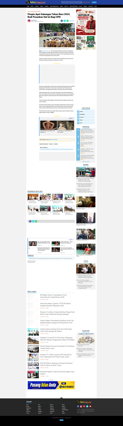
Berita (63, 404)
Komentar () (72, 20)
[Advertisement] (33, 42)
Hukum (61, 6)
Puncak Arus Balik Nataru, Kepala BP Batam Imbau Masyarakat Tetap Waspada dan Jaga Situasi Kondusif (57, 149)
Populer (94, 2)
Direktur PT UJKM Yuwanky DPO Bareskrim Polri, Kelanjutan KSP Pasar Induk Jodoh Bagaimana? (56, 357)
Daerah (41, 6)
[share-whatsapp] (67, 21)
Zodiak (63, 413)
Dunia (39, 408)
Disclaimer (92, 409)
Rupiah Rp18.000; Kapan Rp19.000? (83, 345)
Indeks (32, 6)
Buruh (39, 406)
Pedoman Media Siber (81, 411)
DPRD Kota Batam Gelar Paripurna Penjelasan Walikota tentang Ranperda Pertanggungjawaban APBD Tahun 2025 (86, 276)
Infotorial (52, 409)
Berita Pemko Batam (54, 6)
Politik (80, 6)
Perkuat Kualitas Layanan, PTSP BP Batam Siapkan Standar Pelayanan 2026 (55, 305)
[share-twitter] (64, 21)
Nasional (47, 6)
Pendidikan (82, 114)
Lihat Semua (51, 380)
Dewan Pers (28, 408)
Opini (63, 411)
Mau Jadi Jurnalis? (81, 412)
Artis (27, 404)
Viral (81, 122)
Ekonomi (85, 6)
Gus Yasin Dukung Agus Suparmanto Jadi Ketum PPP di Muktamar (85, 281)
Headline (37, 6)
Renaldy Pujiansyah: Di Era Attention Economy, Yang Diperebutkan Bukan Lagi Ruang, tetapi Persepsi (85, 190)
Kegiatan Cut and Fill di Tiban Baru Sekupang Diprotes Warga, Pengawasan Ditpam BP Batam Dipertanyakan (57, 340)
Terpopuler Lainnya (86, 161)
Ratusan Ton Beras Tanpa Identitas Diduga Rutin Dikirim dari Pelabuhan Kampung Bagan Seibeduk (57, 314)
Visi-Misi (78, 409)
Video (81, 120)
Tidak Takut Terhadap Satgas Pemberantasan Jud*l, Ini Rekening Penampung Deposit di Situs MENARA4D (87, 157)
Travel (39, 413)
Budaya (27, 406)
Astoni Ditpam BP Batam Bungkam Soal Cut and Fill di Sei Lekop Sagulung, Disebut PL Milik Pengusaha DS (87, 131)
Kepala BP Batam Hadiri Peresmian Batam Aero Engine (57, 373)
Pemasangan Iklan (90, 411)
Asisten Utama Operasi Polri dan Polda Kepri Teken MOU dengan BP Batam (56, 330)
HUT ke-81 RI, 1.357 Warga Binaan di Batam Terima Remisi (87, 144)
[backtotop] (61, 398)
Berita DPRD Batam (74, 6)
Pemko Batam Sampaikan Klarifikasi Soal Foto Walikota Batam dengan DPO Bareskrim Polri (57, 322)
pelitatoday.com (46, 51)
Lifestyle (66, 6)
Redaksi (87, 409)
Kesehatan (90, 6)
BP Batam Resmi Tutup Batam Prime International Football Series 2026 (53, 296)
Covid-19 (82, 117)
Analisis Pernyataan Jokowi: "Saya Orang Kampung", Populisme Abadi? (86, 355)
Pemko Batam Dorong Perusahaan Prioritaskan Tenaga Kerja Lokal (57, 347)
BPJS (39, 404)
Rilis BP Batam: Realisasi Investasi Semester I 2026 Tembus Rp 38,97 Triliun (56, 364)
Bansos (51, 404)
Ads (61, 420)
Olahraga (52, 411)
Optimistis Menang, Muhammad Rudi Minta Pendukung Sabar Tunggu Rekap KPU (85, 287)
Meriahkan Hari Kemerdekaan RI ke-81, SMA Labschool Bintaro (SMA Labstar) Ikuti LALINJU (85, 185)
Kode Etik (83, 409)
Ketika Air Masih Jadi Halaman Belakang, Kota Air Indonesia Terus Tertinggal (86, 350)
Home (28, 6)
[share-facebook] (62, 21)
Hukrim (27, 409)
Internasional (65, 409)
